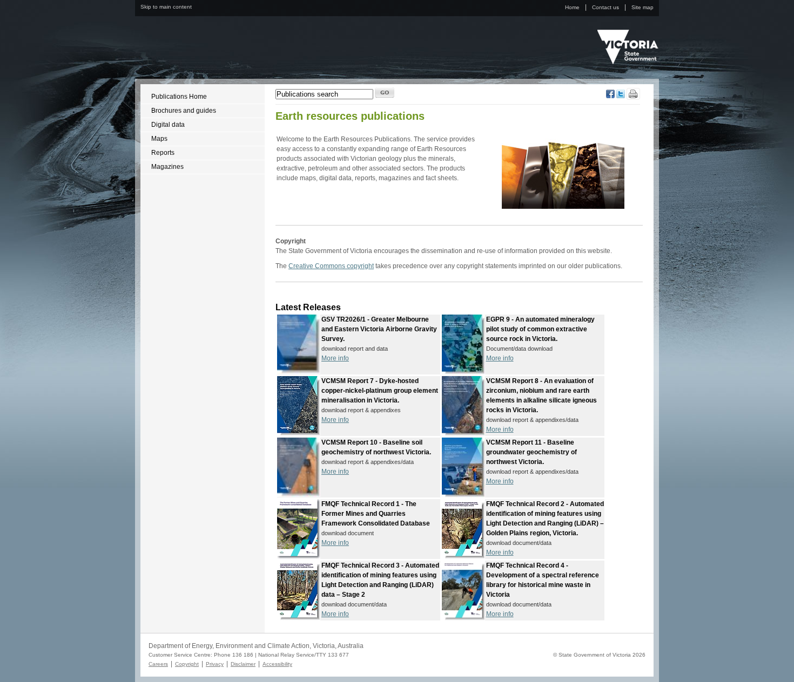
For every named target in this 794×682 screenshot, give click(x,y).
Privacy (215, 664)
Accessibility (277, 664)
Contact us (605, 7)
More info (335, 358)
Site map (642, 7)
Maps (159, 138)
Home (572, 7)
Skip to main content (166, 7)
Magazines (167, 166)
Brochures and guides (183, 110)
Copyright (187, 664)
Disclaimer (243, 664)
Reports (162, 152)
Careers (158, 664)
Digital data (168, 124)
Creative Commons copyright (331, 266)
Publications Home (179, 96)
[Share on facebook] (610, 96)
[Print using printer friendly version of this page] (633, 97)
